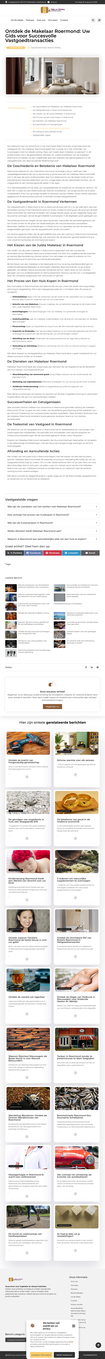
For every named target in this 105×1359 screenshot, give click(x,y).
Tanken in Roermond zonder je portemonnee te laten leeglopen (75, 1057)
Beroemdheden (77, 1293)
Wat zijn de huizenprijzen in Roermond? (52, 523)
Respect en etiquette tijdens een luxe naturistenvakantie (82, 614)
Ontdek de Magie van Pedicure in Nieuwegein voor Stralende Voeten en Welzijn (76, 999)
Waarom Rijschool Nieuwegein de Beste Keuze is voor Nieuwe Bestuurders (27, 1058)
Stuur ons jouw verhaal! (52, 691)
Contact (64, 20)
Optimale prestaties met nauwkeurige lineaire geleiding (34, 651)
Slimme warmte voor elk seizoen (75, 760)
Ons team (53, 20)
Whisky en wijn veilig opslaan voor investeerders (32, 642)
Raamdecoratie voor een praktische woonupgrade (81, 595)
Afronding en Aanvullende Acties (47, 131)
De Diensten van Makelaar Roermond (49, 121)
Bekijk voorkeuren (64, 1355)
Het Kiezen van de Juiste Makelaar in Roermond (54, 114)
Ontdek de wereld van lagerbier (26, 997)
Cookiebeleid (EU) (90, 1355)
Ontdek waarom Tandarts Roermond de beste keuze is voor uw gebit (27, 940)
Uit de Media (75, 1297)
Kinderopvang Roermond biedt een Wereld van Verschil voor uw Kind (27, 880)
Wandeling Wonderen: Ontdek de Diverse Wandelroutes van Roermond (27, 1117)
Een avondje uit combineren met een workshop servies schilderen (82, 586)
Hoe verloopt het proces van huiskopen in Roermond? (52, 515)
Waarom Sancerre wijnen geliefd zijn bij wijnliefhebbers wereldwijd (33, 623)
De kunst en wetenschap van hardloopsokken (25, 1235)
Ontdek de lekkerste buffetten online (33, 613)
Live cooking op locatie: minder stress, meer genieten (82, 623)
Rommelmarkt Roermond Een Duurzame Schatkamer (74, 1116)
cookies (70, 1342)
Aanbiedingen (16, 48)
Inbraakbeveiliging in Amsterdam (68, 604)
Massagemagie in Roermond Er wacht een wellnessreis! (26, 1175)
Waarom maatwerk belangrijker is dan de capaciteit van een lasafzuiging (34, 595)
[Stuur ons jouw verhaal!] (52, 683)
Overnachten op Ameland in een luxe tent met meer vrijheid (33, 605)
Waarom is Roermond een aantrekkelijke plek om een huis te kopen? (52, 539)
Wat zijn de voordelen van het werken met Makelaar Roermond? (52, 506)
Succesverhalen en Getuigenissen (48, 124)
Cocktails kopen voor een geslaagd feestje (81, 632)
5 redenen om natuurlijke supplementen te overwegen (73, 879)
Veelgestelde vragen (42, 135)
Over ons (41, 20)
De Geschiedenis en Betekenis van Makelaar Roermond (57, 106)
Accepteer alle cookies (41, 1355)
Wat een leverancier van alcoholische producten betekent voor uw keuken (33, 586)
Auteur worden (77, 1304)
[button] (73, 1326)
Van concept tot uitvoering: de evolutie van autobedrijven (74, 1175)
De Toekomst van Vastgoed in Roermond (51, 128)
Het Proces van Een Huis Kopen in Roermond (53, 117)
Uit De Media (17, 20)
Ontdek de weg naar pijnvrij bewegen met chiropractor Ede (34, 632)
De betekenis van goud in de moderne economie (73, 820)
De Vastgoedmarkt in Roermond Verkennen (52, 110)
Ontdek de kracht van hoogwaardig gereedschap (23, 761)
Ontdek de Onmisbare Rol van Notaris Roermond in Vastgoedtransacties (74, 940)
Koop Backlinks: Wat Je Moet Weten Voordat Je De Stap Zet (78, 1312)
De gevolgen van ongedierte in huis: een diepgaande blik (26, 820)
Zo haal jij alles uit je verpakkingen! (68, 1235)
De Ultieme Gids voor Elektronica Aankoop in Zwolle (80, 642)
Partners (30, 20)
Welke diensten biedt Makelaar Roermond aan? (52, 531)
